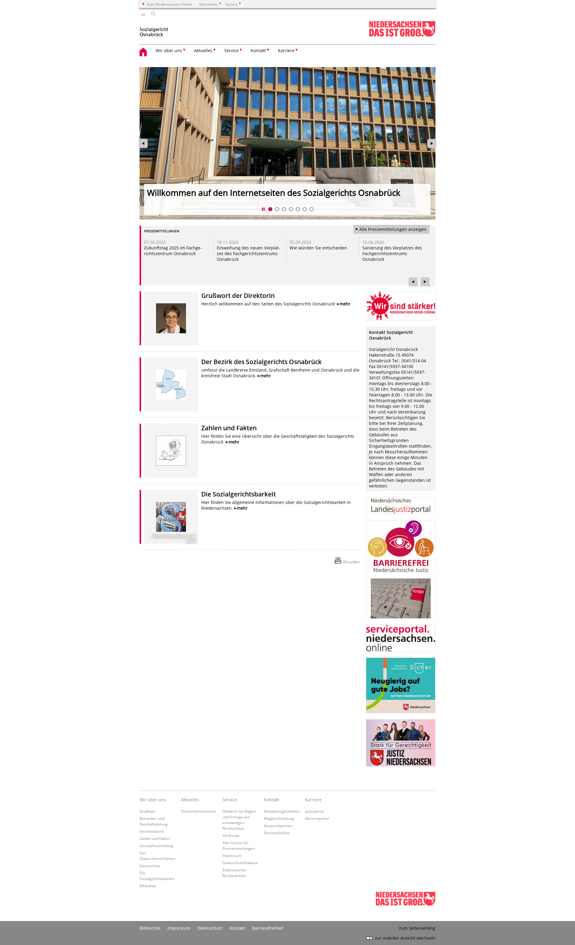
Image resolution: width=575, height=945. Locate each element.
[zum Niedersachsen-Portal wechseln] (402, 35)
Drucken (351, 562)
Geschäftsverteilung (156, 845)
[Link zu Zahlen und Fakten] (171, 451)
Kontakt (271, 799)
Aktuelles (190, 799)
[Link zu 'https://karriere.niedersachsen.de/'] (400, 685)
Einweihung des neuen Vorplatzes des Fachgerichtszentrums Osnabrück (248, 253)
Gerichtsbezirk (152, 831)
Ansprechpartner (278, 825)
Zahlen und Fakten (229, 428)
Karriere (313, 799)
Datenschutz (150, 865)
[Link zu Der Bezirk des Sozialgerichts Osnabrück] (171, 384)
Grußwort (147, 811)
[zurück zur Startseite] (154, 29)
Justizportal (314, 811)
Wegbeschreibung (279, 818)
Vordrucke (231, 835)
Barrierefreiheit (277, 832)
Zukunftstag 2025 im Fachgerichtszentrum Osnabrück (173, 250)
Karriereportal (317, 818)
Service (230, 799)
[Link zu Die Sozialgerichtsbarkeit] (171, 517)
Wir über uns (153, 799)
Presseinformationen (198, 811)
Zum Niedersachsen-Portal (169, 4)
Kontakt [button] (258, 50)
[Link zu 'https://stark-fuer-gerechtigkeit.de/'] (400, 742)
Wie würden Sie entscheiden (318, 248)
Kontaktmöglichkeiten (282, 811)
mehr (345, 304)
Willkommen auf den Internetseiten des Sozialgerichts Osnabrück (273, 192)
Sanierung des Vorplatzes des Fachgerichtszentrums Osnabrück (392, 253)
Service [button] (231, 50)
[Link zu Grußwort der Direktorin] (171, 318)
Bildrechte (150, 928)
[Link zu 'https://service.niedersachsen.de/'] (400, 638)
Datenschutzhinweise (240, 862)
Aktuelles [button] (203, 50)
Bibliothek (148, 885)
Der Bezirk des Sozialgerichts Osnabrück (261, 362)
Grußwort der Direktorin (238, 295)
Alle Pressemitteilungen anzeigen (392, 229)
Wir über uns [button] (169, 50)
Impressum (232, 855)
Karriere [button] (286, 50)
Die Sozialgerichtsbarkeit (238, 494)
